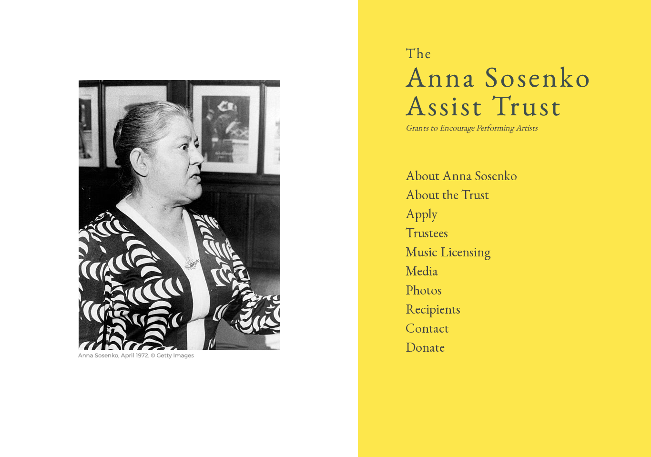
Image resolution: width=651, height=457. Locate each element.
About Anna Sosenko (461, 175)
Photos (424, 289)
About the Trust (447, 194)
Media (422, 270)
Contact (427, 327)
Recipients (433, 308)
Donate (425, 346)
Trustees (427, 232)
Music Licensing (448, 251)
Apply (421, 213)
